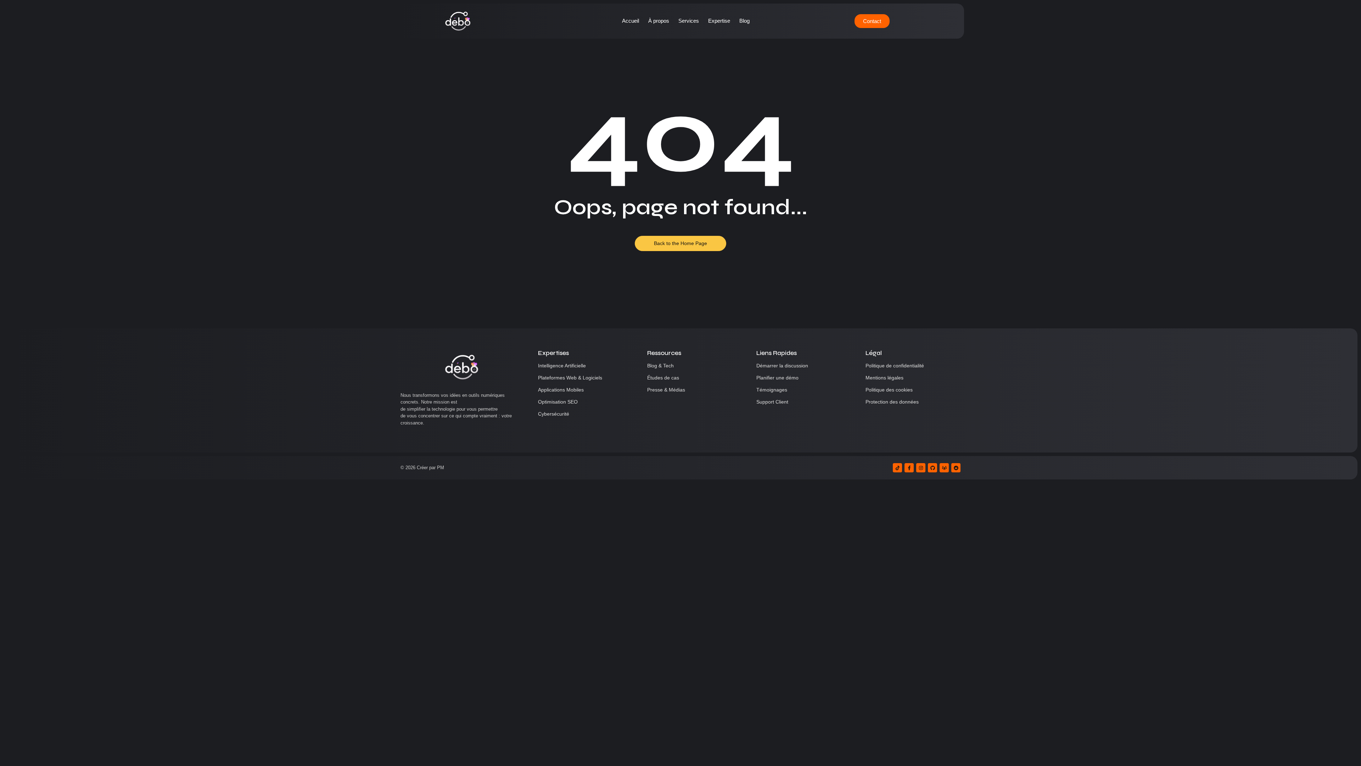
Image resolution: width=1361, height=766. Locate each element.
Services (688, 21)
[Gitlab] (944, 467)
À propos (658, 21)
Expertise (719, 21)
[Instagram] (920, 467)
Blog (744, 21)
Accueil (630, 21)
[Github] (932, 467)
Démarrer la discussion (782, 365)
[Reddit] (955, 467)
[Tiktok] (897, 467)
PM (440, 467)
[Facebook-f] (909, 467)
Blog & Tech (660, 365)
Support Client (772, 402)
